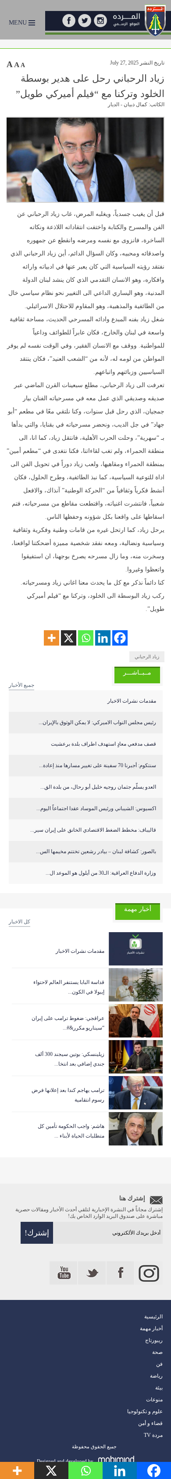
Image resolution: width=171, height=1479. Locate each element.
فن (159, 1364)
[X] (68, 638)
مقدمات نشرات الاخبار (131, 701)
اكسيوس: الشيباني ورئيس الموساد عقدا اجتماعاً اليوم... (96, 808)
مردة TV (153, 1435)
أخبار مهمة (151, 1328)
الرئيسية (153, 1317)
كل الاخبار (19, 922)
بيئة (159, 1388)
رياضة (156, 1376)
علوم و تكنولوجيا (145, 1411)
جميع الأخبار (21, 685)
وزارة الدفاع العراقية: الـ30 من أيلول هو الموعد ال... (101, 873)
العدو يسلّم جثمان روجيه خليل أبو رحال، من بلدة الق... (98, 787)
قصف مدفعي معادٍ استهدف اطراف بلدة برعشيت (103, 744)
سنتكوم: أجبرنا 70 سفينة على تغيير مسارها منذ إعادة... (97, 765)
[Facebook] (120, 638)
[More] (51, 638)
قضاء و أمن (150, 1423)
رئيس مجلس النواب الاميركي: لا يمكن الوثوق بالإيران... (97, 722)
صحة (157, 1352)
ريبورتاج (154, 1340)
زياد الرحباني (147, 656)
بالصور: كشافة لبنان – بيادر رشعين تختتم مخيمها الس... (96, 851)
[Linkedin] (102, 638)
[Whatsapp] (85, 638)
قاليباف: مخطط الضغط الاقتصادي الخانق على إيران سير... (93, 830)
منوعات (154, 1399)
